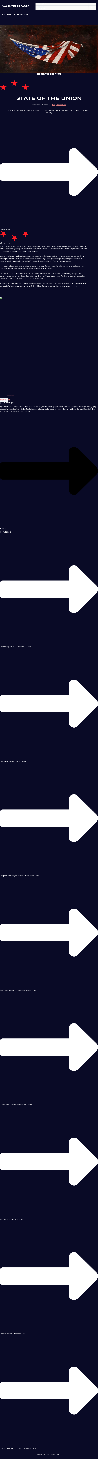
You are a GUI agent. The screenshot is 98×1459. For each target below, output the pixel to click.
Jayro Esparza (10, 395)
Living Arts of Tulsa (59, 105)
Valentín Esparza (15, 6)
